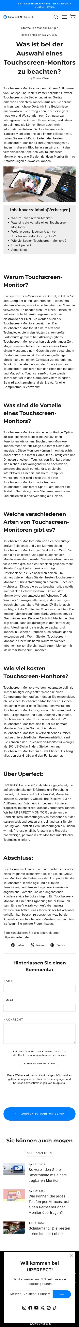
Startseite (27, 27)
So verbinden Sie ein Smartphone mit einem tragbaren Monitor (48, 1175)
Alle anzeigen (39, 1153)
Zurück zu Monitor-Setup (42, 1114)
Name (8, 980)
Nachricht (13, 1019)
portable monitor (31, 34)
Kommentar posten (39, 1063)
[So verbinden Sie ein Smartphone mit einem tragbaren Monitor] (14, 1169)
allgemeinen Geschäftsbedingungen (43, 1079)
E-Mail (9, 1000)
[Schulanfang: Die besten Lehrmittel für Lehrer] (14, 1227)
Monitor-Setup (46, 27)
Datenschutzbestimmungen (30, 1082)
